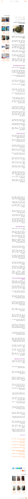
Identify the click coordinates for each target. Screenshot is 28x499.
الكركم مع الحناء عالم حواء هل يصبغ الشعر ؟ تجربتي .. (18, 442)
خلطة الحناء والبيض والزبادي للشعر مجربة (18, 457)
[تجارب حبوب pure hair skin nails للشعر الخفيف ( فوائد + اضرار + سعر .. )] (18, 478)
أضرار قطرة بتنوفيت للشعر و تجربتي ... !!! (3, 60)
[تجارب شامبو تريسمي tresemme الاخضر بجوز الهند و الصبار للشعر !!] (23, 488)
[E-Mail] (15, 468)
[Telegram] (13, 468)
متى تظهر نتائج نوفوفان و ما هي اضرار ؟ (7, 60)
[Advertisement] (14, 9)
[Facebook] (21, 468)
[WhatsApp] (19, 468)
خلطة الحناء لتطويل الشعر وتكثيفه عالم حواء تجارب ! (18, 454)
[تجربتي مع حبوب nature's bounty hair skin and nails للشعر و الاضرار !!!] (23, 478)
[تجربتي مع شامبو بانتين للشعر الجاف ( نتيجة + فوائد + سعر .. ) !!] (14, 478)
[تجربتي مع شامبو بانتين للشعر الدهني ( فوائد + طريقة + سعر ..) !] (14, 488)
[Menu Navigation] (1, 1)
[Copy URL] (21, 471)
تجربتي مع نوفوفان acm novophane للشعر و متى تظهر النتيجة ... (3, 51)
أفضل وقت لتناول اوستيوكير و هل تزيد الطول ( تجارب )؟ (7, 32)
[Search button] (10, 1)
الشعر (25, 1)
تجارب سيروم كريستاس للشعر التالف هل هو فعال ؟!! (3, 41)
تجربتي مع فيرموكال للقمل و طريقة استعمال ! (3, 32)
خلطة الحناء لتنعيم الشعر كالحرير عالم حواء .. (18, 448)
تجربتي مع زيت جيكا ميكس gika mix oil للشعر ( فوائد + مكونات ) (7, 23)
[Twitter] (17, 468)
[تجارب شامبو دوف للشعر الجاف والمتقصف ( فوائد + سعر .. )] (18, 488)
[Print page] (25, 471)
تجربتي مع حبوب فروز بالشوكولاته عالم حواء (3, 23)
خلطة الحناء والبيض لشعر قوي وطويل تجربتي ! (18, 439)
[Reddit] (23, 471)
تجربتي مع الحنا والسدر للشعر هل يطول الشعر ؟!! (18, 445)
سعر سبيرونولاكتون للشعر (7, 51)
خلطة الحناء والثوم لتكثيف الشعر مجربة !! (18, 451)
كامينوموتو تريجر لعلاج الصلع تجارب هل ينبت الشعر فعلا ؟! (7, 41)
